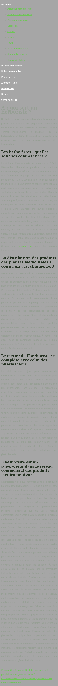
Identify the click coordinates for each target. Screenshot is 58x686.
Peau (10, 43)
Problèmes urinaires (17, 48)
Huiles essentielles (11, 71)
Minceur (11, 37)
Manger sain (7, 88)
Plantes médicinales (11, 65)
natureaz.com (25, 246)
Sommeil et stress (17, 54)
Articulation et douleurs (19, 14)
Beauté (5, 94)
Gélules (11, 31)
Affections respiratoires (20, 8)
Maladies (6, 4)
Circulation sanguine (18, 20)
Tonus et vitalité (16, 60)
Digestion (12, 26)
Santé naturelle (9, 100)
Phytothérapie (8, 77)
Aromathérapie (9, 82)
